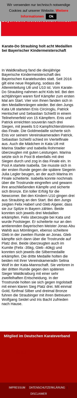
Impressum (17, 387)
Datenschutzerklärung (47, 387)
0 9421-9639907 (17, 353)
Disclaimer (38, 393)
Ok (51, 16)
